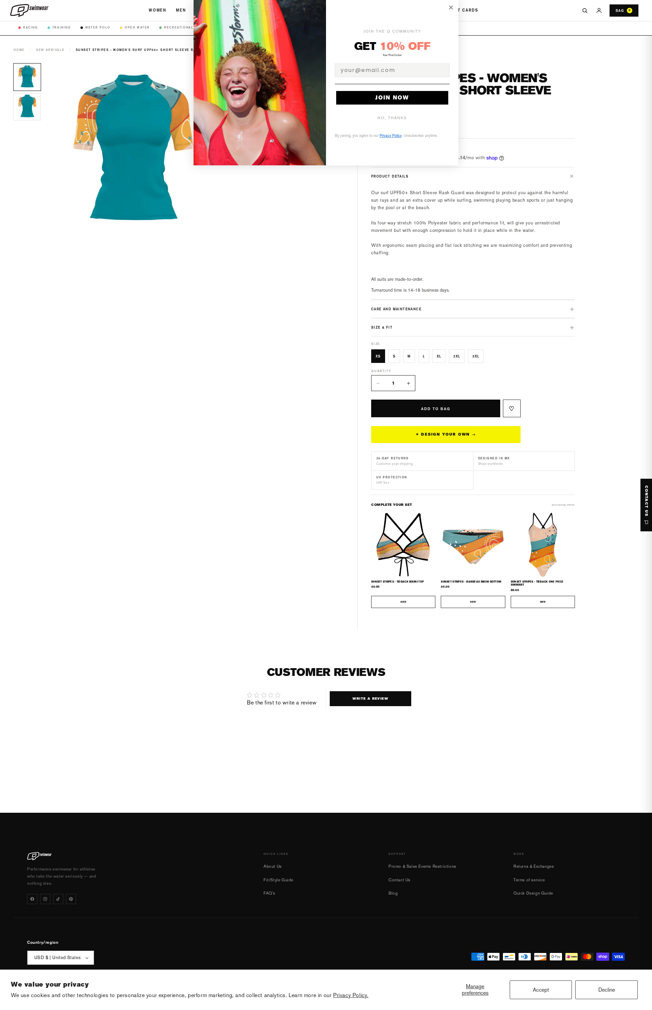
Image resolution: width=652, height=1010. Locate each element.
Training (61, 27)
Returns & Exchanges (533, 866)
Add (403, 602)
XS (378, 356)
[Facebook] (32, 899)
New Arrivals (50, 50)
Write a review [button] (370, 698)
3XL (475, 356)
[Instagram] (45, 899)
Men (181, 10)
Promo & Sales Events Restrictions (422, 866)
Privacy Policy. (350, 995)
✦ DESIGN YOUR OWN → (446, 434)
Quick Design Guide (533, 893)
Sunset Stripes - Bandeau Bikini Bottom (471, 581)
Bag (623, 10)
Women (157, 10)
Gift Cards (464, 10)
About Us (273, 866)
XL (439, 356)
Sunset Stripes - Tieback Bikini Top (397, 581)
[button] (473, 176)
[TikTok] (58, 899)
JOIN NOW (392, 97)
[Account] (599, 10)
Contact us (646, 501)
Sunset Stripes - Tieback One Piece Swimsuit (537, 583)
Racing (30, 27)
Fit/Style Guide (278, 880)
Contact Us (399, 880)
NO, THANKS (392, 118)
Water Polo (97, 27)
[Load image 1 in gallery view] (27, 77)
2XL (456, 356)
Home (19, 50)
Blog (393, 893)
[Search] (584, 10)
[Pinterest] (71, 899)
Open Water (137, 27)
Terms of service (529, 880)
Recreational (178, 27)
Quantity (381, 371)
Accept (541, 990)
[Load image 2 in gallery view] (27, 107)
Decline (606, 990)
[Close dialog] (451, 7)
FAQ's (269, 893)
